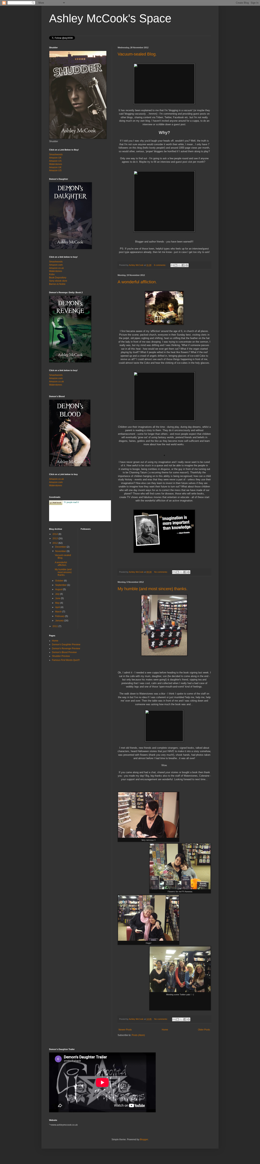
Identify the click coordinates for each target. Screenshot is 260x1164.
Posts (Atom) (138, 1035)
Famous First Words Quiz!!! (66, 660)
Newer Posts (125, 1029)
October (59, 580)
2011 (55, 626)
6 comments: (160, 265)
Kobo (52, 274)
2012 (55, 543)
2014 (55, 534)
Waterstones (55, 164)
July (57, 594)
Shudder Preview (61, 656)
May (57, 603)
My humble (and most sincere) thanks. (152, 588)
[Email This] (172, 265)
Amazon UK (55, 157)
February (60, 616)
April (58, 607)
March (58, 611)
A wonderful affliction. (137, 282)
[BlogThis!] (176, 265)
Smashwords (56, 154)
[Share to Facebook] (183, 265)
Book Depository (57, 277)
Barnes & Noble (57, 284)
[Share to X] (179, 265)
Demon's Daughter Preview (66, 644)
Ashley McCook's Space (110, 18)
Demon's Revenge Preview (66, 648)
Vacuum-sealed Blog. (137, 54)
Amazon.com (56, 265)
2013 (55, 538)
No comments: (161, 572)
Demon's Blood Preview (64, 652)
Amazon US (55, 161)
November (61, 551)
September (61, 585)
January (59, 620)
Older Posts (204, 1029)
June (58, 598)
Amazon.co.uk (56, 268)
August (59, 589)
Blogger (144, 1139)
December (61, 547)
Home (165, 1029)
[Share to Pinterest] (187, 265)
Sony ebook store (58, 281)
